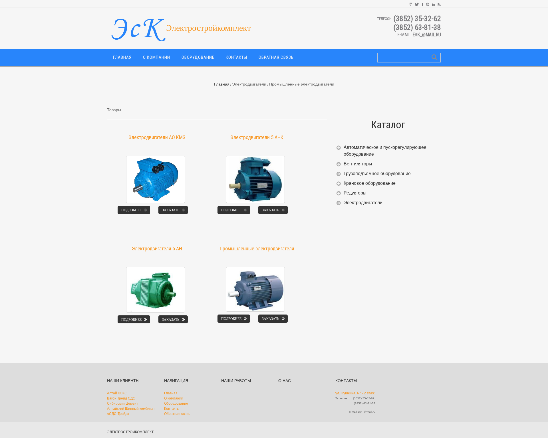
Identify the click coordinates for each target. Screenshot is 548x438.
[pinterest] (427, 4)
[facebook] (422, 4)
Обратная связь (276, 57)
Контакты (236, 57)
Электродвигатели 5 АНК (256, 137)
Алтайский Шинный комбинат (131, 409)
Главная (122, 57)
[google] (410, 4)
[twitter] (417, 4)
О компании (156, 57)
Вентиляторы (358, 163)
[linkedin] (433, 4)
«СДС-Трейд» (118, 414)
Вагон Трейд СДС (121, 398)
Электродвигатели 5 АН (157, 249)
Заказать (170, 210)
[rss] (439, 4)
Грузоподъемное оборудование (377, 173)
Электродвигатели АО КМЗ (157, 137)
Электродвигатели (249, 84)
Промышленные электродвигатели (257, 249)
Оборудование (198, 57)
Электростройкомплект (130, 432)
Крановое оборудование (370, 183)
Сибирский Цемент (122, 403)
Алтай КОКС (117, 393)
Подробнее (131, 210)
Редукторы (355, 192)
